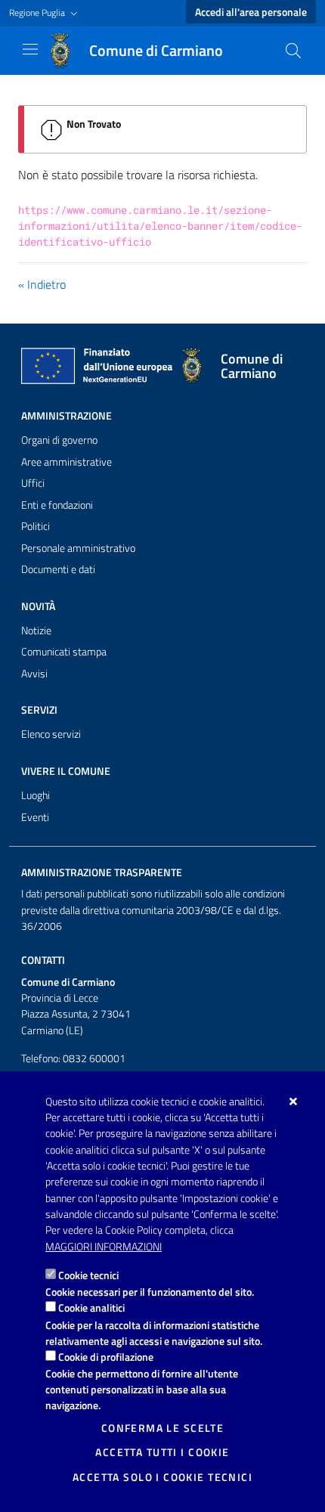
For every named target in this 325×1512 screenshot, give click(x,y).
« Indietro (42, 284)
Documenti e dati (58, 569)
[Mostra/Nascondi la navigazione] (30, 49)
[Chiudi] (293, 1101)
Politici (35, 526)
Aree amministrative (66, 462)
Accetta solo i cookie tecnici (162, 1477)
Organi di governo (59, 440)
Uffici (33, 483)
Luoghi (35, 795)
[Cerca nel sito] (293, 51)
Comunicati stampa (64, 651)
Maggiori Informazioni (103, 1246)
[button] (45, 13)
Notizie (36, 630)
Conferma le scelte (162, 1428)
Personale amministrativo (78, 548)
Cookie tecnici (88, 1275)
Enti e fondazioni (57, 505)
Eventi (35, 817)
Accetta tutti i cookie (162, 1452)
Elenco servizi (51, 734)
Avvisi (34, 673)
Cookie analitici (91, 1307)
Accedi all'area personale (251, 12)
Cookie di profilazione (105, 1357)
